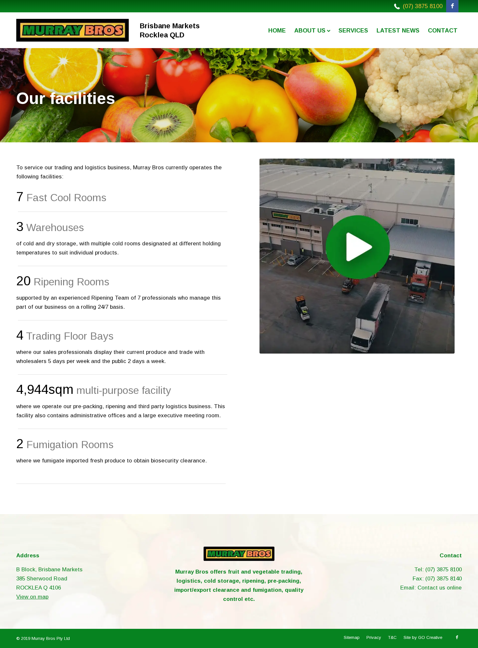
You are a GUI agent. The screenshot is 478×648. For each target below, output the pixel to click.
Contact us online (440, 588)
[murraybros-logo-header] (72, 30)
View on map (32, 597)
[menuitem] (277, 30)
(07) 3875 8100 (423, 6)
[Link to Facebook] (452, 6)
